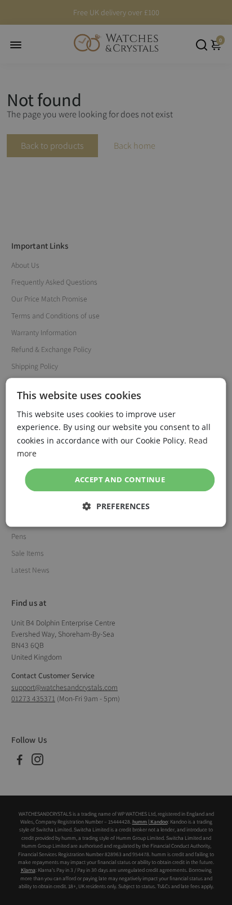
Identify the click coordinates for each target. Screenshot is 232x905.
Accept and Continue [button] (120, 479)
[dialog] (116, 452)
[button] (116, 506)
